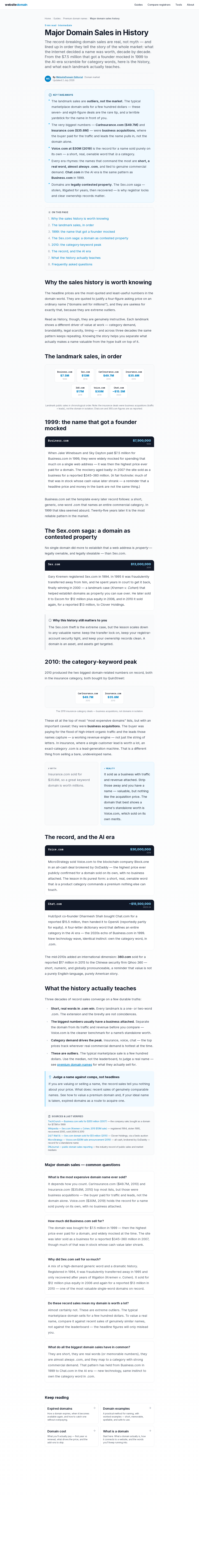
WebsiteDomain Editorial (69, 77)
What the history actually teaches (74, 258)
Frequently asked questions (70, 264)
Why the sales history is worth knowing (78, 218)
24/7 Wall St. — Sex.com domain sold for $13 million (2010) (78, 1135)
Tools (178, 4)
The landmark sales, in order (71, 225)
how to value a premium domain (90, 1095)
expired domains (74, 1101)
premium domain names (74, 1064)
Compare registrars (159, 4)
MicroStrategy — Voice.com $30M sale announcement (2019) (79, 1139)
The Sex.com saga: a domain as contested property (88, 238)
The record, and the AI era (69, 251)
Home (48, 18)
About (190, 4)
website (16, 5)
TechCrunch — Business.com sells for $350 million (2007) (77, 1121)
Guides (138, 4)
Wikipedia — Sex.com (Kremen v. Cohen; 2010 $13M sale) (77, 1128)
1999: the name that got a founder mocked (81, 231)
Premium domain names (75, 18)
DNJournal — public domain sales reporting (70, 1147)
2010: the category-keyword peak (74, 245)
